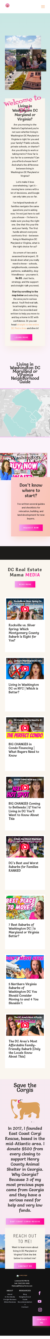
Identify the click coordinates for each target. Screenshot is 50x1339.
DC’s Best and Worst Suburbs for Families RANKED (23, 867)
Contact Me (25, 1266)
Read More (25, 584)
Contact (25, 1307)
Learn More (21, 337)
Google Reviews (9, 1299)
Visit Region (14, 395)
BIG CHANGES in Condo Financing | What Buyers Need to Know (24, 750)
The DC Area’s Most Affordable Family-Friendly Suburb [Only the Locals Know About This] (24, 1048)
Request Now (31, 527)
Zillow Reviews (10, 1302)
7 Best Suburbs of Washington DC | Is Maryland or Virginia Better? (24, 930)
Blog (25, 1294)
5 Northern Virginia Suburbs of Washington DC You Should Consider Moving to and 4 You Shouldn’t (23, 993)
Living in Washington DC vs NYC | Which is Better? (24, 688)
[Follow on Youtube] (39, 1301)
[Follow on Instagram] (40, 1309)
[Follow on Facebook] (39, 1293)
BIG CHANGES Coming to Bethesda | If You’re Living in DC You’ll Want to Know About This (25, 811)
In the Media (10, 1297)
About (9, 1294)
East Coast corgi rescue (25, 1221)
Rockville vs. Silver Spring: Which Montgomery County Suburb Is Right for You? (24, 632)
